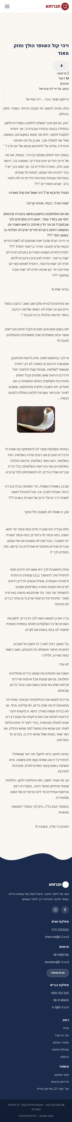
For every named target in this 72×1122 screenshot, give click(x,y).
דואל (62, 78)
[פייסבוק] (65, 910)
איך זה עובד (62, 1035)
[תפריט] (7, 6)
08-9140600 (61, 1000)
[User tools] (61, 66)
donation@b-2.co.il (57, 962)
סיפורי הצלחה (61, 1043)
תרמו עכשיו (58, 973)
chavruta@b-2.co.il (57, 937)
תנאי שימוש (62, 1075)
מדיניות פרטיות (60, 1082)
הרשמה (64, 1057)
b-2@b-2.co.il (60, 1007)
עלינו (66, 1028)
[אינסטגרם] (55, 910)
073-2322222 (60, 930)
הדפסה (62, 73)
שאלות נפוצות (60, 1050)
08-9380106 (61, 955)
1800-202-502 (60, 993)
